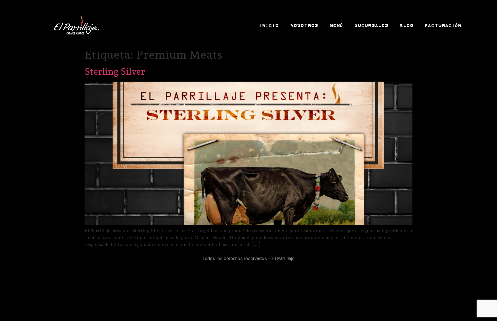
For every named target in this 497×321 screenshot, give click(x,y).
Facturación (443, 25)
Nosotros (304, 25)
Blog (406, 25)
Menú (336, 25)
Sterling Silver (115, 71)
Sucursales (371, 25)
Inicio (268, 25)
